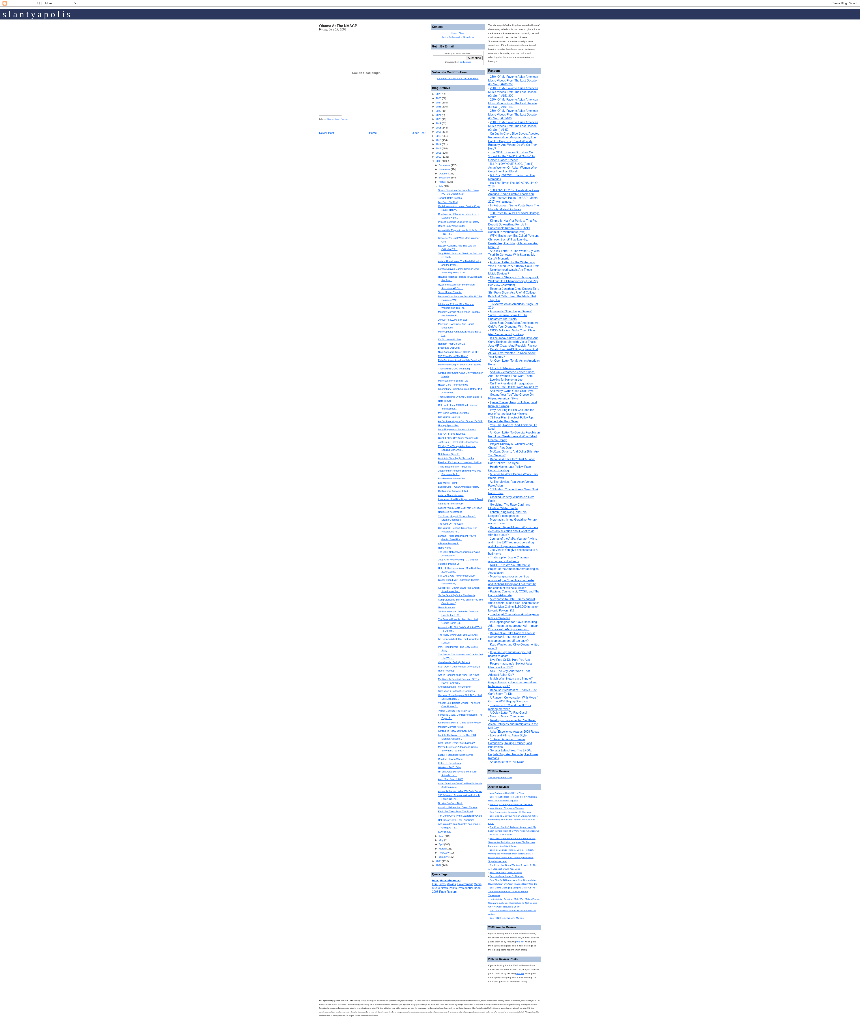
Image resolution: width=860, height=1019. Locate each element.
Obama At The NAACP (338, 26)
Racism (344, 119)
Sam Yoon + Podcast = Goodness (456, 691)
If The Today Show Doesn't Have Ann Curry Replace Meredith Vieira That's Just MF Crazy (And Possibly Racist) (513, 341)
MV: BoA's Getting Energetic (453, 413)
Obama (330, 119)
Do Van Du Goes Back (450, 803)
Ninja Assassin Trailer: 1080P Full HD (458, 352)
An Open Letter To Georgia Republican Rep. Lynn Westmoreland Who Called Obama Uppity (514, 436)
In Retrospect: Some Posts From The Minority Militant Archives (513, 207)
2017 (438, 131)
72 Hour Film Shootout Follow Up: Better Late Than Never (511, 419)
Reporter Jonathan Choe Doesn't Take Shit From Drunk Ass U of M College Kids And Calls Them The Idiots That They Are (513, 294)
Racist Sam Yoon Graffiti (451, 226)
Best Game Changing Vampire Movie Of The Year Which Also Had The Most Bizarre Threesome (511, 891)
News (444, 888)
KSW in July (444, 831)
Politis (453, 888)
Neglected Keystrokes (450, 512)
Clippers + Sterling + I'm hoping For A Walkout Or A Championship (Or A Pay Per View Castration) (513, 281)
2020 (438, 119)
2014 (438, 144)
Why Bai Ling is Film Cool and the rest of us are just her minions (511, 411)
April (441, 844)
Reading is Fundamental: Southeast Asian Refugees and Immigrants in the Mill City (513, 724)
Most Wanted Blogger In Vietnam (507, 808)
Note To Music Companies (507, 716)
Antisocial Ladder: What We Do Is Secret (460, 791)
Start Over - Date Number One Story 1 (459, 666)
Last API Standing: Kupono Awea (455, 754)
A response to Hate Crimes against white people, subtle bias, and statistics (514, 601)
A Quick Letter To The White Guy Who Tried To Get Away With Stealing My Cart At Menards (514, 254)
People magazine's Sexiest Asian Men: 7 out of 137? (510, 665)
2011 (438, 152)
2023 (438, 106)
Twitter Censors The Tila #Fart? (455, 710)
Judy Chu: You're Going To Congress (458, 559)
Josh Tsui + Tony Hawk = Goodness (458, 442)
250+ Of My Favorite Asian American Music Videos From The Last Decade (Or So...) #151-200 (513, 91)
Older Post (419, 133)
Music (436, 888)
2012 (438, 148)
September (445, 177)
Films (442, 884)
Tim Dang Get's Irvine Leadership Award (460, 815)
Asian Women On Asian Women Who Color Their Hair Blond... (512, 169)
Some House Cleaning (450, 292)
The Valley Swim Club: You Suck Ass (458, 634)
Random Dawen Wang (450, 759)
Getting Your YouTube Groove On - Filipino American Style (511, 396)
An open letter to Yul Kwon (507, 762)
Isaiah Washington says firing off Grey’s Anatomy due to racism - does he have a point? (512, 682)
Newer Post (326, 133)
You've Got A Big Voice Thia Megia (456, 595)
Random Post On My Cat (451, 343)
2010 (438, 156)
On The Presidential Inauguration (511, 383)
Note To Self (444, 400)
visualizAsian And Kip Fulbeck (454, 662)
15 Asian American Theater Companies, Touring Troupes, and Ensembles (510, 743)
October (443, 173)
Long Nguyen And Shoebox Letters (457, 429)
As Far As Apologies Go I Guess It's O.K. (460, 421)
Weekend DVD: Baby (449, 767)
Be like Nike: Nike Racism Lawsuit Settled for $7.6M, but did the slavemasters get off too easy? (511, 636)
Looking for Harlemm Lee (506, 379)
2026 (438, 94)
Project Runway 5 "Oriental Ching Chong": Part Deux (510, 445)
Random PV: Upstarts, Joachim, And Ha (460, 462)
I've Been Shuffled (448, 202)
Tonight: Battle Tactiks (450, 198)
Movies (451, 884)
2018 (438, 127)
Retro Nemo (444, 547)
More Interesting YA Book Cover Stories (459, 364)
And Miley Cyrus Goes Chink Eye (511, 391)
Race (337, 119)
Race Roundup (446, 670)
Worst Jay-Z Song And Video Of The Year (511, 804)
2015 (438, 140)
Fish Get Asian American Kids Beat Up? (459, 360)
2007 (438, 865)
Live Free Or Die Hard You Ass (510, 659)
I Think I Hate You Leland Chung (511, 368)
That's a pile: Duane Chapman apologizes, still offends (508, 559)
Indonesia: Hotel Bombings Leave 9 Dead (460, 499)
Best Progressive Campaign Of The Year (510, 812)
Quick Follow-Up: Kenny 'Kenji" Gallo (458, 438)
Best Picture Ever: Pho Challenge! (456, 743)
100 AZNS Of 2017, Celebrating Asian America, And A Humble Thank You (513, 192)
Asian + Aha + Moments (451, 495)
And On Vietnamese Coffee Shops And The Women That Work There (511, 374)
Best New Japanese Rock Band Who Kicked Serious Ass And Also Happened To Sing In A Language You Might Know (511, 842)
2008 (438, 861)
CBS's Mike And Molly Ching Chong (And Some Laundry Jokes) (512, 332)
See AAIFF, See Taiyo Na (451, 433)
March (442, 848)
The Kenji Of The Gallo (450, 523)
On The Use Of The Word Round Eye (514, 387)
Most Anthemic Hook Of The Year (507, 793)
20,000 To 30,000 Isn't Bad (452, 319)
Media (478, 884)
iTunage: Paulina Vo (448, 563)
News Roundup (446, 607)
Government (465, 884)
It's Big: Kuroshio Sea (449, 339)
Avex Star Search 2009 (450, 779)
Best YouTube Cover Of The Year (507, 876)
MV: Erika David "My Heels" (453, 356)
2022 (438, 110)
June (441, 836)
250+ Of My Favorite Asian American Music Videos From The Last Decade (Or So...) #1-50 (513, 125)
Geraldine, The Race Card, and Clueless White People (509, 506)
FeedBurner (464, 62)
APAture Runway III (448, 543)
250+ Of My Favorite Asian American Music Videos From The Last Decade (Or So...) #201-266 (513, 80)
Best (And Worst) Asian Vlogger (506, 872)
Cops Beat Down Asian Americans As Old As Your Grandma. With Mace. (513, 324)
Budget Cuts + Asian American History (458, 486)
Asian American (450, 880)
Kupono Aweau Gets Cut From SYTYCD (460, 507)
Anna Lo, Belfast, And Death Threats (457, 807)
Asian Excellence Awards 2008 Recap (514, 731)
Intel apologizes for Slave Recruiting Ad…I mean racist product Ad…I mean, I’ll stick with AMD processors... (513, 625)
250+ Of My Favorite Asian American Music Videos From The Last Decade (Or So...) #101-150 (513, 103)
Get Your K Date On (449, 417)
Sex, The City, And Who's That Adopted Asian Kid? (509, 672)
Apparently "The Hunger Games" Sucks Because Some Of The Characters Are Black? (510, 315)
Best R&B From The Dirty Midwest (507, 918)
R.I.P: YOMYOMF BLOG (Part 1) (511, 163)
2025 (438, 98)
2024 (438, 102)
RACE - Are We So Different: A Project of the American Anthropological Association (513, 568)
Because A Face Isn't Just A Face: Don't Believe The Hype (511, 461)
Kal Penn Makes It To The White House (459, 722)
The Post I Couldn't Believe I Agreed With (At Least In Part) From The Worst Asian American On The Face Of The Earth (514, 831)
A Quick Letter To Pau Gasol (508, 712)
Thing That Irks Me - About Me (454, 466)
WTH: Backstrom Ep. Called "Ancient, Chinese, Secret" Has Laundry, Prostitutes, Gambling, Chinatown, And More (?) (514, 241)
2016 (438, 136)
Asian (435, 880)
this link (520, 941)
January (443, 857)
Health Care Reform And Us (453, 384)
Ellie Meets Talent (447, 482)
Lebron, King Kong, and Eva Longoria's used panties (507, 513)
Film (435, 884)
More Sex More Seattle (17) (453, 380)
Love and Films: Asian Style (508, 735)
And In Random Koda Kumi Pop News (458, 675)
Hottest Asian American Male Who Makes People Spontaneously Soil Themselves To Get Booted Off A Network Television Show (514, 903)
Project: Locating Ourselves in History (458, 222)
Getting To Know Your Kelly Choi (455, 730)
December (444, 165)
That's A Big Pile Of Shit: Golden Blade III (460, 396)
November (444, 169)
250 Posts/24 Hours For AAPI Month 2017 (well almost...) (513, 199)
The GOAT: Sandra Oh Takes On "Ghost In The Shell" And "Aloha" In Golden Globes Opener (511, 156)
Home (373, 133)
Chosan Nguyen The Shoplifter (454, 686)
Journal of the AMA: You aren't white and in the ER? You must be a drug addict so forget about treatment (512, 542)
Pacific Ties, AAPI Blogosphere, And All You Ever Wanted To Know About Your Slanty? (513, 353)
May (441, 840)
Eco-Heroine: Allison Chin (451, 478)
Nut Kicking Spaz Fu (449, 454)
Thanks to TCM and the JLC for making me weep (509, 707)
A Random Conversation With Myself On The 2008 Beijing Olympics (513, 699)
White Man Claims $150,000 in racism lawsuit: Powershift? (513, 608)
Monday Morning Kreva (450, 726)
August (442, 181)
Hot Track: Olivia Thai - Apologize (456, 820)
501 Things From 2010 (500, 777)
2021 (438, 115)
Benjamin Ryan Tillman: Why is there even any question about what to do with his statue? (513, 531)
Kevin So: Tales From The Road (455, 811)
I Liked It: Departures (449, 763)
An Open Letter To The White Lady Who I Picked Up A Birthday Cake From (514, 264)
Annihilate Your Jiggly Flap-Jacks (456, 458)
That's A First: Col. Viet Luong (454, 368)
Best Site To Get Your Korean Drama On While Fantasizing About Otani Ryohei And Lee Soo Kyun (513, 820)
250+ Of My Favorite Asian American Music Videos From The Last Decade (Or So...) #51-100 (513, 114)
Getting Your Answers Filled (453, 491)
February (444, 852)
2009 (438, 161)
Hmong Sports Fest (448, 425)
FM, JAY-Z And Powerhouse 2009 (456, 575)
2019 (438, 123)
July (441, 186)
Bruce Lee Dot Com (449, 347)
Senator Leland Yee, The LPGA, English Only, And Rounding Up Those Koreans (513, 754)
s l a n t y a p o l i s (36, 14)
